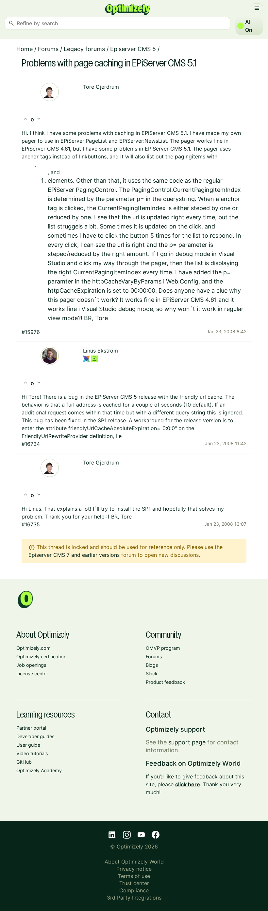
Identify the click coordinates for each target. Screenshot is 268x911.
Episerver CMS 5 (133, 49)
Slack (152, 673)
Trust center (134, 883)
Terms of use (134, 876)
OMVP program (163, 648)
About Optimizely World (134, 861)
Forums (48, 49)
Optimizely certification (41, 656)
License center (32, 673)
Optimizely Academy (39, 770)
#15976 (31, 332)
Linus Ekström (100, 350)
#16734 (31, 444)
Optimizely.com (33, 648)
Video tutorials (32, 753)
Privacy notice (134, 868)
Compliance (134, 890)
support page (187, 742)
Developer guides (35, 736)
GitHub (24, 762)
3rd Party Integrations (134, 897)
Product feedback (165, 682)
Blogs (152, 665)
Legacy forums (84, 49)
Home (24, 49)
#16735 (31, 524)
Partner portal (31, 728)
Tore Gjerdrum (101, 86)
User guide (28, 745)
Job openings (31, 665)
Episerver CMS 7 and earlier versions (74, 555)
